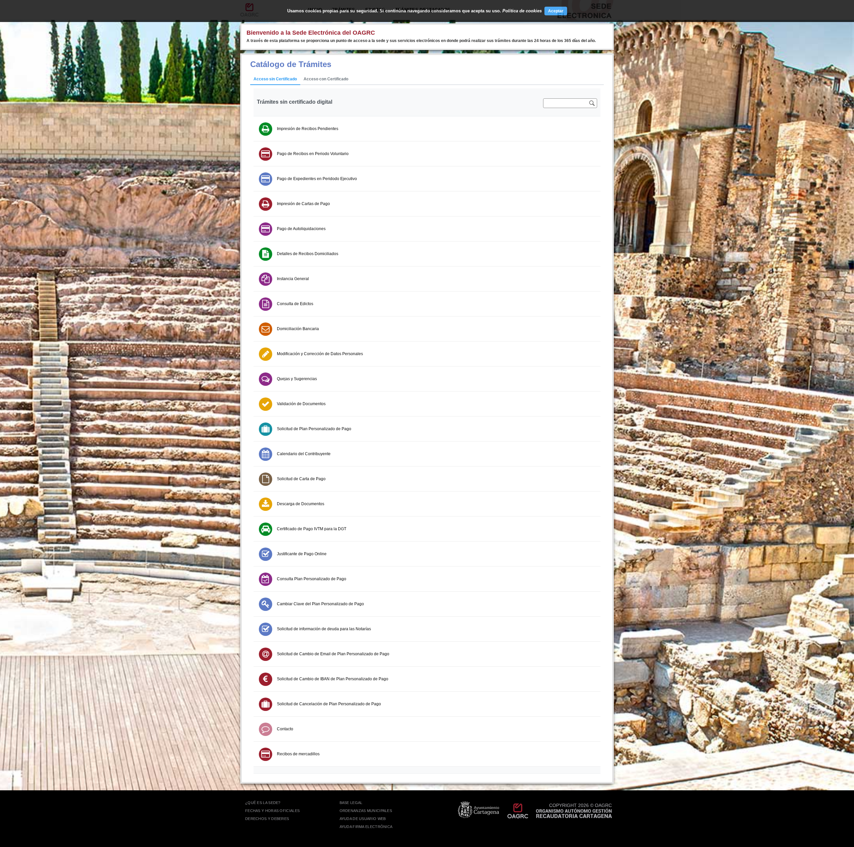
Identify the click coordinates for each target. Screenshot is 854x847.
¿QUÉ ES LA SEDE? (263, 803)
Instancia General (293, 278)
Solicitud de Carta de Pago (301, 479)
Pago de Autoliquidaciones (301, 228)
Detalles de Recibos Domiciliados (307, 253)
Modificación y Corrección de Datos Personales (320, 353)
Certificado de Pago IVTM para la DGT (311, 529)
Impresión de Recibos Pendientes (307, 128)
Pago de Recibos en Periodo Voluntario (313, 153)
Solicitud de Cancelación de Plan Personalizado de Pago (329, 704)
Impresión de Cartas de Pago (303, 203)
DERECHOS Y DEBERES (267, 819)
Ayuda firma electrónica (366, 827)
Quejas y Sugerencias (297, 378)
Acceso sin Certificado (275, 79)
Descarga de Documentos (300, 504)
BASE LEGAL (351, 803)
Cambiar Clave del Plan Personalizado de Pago (320, 604)
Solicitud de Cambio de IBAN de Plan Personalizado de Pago (332, 679)
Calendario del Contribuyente (304, 454)
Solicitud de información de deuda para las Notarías (324, 629)
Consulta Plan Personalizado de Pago (311, 579)
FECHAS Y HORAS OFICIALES (272, 811)
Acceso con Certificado (326, 79)
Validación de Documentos (301, 403)
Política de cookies (522, 10)
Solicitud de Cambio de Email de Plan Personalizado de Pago (333, 654)
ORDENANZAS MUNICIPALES (366, 811)
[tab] (275, 79)
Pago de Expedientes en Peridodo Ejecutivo (317, 178)
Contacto (285, 729)
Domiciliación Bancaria (298, 328)
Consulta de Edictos (295, 303)
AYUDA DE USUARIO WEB (363, 819)
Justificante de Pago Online (302, 554)
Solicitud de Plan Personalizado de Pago (314, 429)
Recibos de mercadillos (298, 754)
